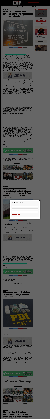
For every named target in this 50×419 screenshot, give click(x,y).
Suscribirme (16, 214)
